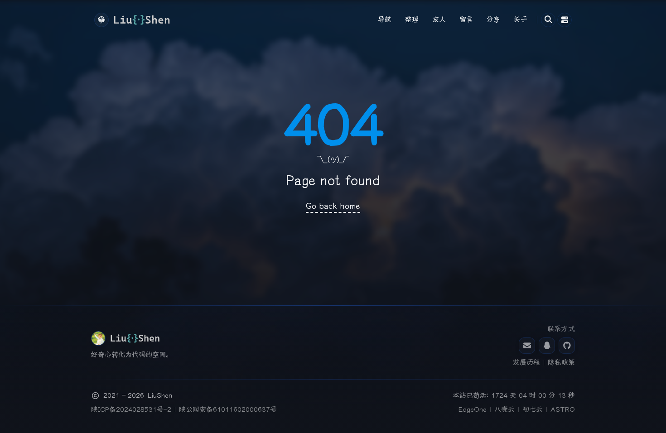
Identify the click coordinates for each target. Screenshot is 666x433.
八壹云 (504, 409)
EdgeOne (472, 409)
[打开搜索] (548, 20)
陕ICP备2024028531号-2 (131, 409)
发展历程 (526, 362)
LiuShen (160, 395)
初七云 (532, 409)
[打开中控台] (564, 20)
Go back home (333, 206)
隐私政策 (561, 362)
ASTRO (562, 409)
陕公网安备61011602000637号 (228, 409)
